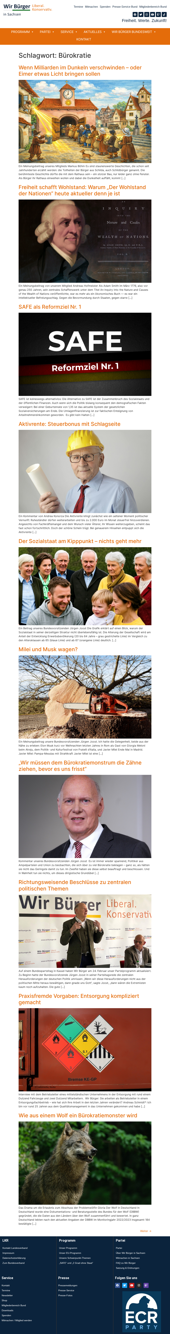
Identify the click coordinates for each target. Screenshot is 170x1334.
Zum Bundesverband (13, 1263)
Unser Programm (68, 1248)
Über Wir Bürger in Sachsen (130, 1253)
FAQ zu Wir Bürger (126, 1263)
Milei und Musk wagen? (48, 649)
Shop (4, 1300)
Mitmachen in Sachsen (128, 1258)
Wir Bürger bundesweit (132, 32)
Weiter (145, 1231)
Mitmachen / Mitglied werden (17, 1320)
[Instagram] (146, 14)
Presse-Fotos (65, 1295)
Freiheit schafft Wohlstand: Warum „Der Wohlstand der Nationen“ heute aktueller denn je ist (82, 190)
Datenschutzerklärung (14, 1258)
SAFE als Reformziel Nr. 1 (50, 307)
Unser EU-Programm (70, 1253)
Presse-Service (66, 1290)
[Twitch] (158, 14)
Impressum (8, 1253)
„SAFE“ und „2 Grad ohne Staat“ (76, 1263)
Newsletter (7, 1295)
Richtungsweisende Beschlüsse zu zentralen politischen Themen (75, 885)
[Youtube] (152, 14)
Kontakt (83, 39)
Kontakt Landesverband (15, 1248)
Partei (45, 32)
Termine (78, 6)
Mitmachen (91, 6)
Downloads (7, 1310)
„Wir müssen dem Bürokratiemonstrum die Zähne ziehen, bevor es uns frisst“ (80, 765)
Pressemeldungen (67, 1285)
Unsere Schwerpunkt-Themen (75, 1258)
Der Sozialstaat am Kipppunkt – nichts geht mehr (80, 541)
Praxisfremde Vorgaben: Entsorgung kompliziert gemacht (79, 999)
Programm (20, 32)
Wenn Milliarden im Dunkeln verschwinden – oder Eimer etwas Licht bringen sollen (80, 70)
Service (67, 32)
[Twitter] (140, 14)
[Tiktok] (164, 14)
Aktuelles (93, 32)
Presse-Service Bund (124, 6)
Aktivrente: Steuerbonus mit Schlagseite (70, 424)
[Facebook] (135, 14)
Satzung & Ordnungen (127, 1268)
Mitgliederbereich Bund (153, 6)
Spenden (105, 6)
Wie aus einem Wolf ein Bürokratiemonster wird (78, 1115)
